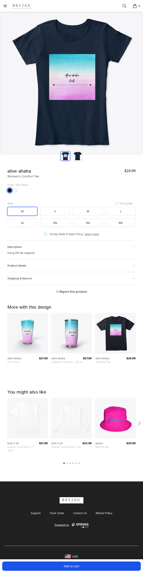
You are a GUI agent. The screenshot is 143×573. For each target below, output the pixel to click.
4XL (121, 222)
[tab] (65, 156)
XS (22, 211)
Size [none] (10, 203)
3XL (88, 222)
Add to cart (71, 566)
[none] (124, 203)
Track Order (57, 513)
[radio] (22, 211)
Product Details (16, 265)
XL (22, 222)
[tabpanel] (71, 83)
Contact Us (80, 513)
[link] (27, 333)
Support (36, 513)
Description (14, 247)
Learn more (92, 234)
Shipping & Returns (19, 278)
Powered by (62, 524)
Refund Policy (104, 513)
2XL (55, 222)
